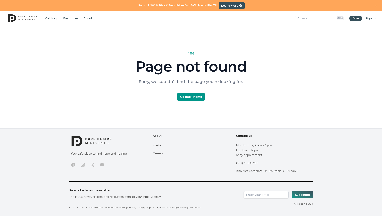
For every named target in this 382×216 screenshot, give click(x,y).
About (157, 136)
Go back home (191, 97)
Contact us (244, 136)
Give (356, 18)
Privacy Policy (135, 207)
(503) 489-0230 (246, 163)
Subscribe (302, 195)
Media (157, 145)
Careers (158, 153)
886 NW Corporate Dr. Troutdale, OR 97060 (267, 171)
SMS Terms (194, 207)
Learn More (229, 5)
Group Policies (178, 207)
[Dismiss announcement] (376, 5)
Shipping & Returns (157, 207)
